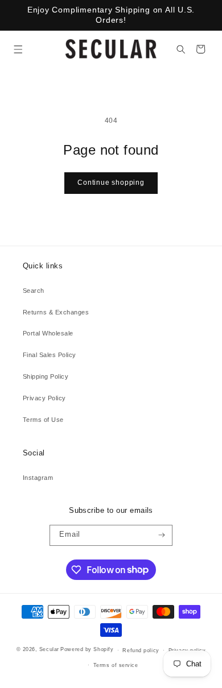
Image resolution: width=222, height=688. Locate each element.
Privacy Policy (44, 398)
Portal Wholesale (48, 333)
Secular (49, 650)
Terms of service (115, 665)
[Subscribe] (162, 535)
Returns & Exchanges (56, 312)
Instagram (38, 477)
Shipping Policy (45, 376)
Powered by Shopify (86, 650)
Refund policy (140, 650)
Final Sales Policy (49, 354)
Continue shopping (110, 182)
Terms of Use (43, 419)
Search (33, 290)
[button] (18, 49)
